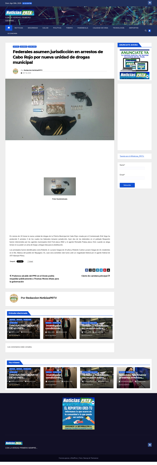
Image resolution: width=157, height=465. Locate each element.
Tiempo (69, 28)
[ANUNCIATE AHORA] (134, 64)
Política (57, 28)
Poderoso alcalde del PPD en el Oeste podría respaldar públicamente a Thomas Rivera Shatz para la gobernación (34, 279)
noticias (12, 319)
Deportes (134, 28)
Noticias (19, 28)
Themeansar (94, 458)
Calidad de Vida (100, 28)
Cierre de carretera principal (94, 276)
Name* (122, 165)
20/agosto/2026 (17, 381)
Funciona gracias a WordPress (68, 458)
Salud (45, 28)
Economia (12, 33)
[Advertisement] (60, 157)
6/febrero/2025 (54, 381)
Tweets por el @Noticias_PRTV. (132, 156)
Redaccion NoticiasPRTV (33, 70)
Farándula (83, 28)
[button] (146, 31)
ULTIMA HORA (32, 46)
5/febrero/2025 (90, 381)
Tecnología (118, 28)
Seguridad (33, 28)
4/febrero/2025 (127, 381)
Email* (122, 175)
